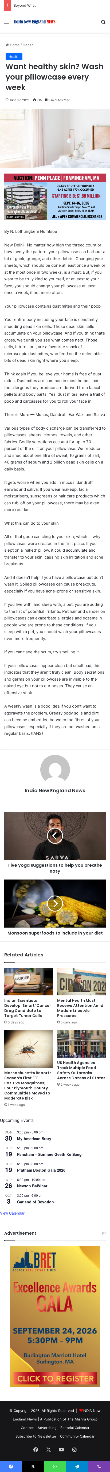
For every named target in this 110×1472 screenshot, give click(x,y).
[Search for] (103, 24)
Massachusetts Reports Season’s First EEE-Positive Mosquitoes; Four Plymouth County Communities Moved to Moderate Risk (28, 1085)
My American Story (34, 1138)
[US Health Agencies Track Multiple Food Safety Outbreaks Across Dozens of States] (81, 1044)
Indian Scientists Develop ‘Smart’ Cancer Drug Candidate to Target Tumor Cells (27, 1008)
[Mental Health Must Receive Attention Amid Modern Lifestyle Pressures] (81, 981)
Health (28, 45)
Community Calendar (77, 1436)
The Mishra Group (82, 1419)
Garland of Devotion (35, 1201)
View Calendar (12, 1213)
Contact (27, 1428)
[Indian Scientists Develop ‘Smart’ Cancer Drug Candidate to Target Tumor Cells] (28, 981)
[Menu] (6, 24)
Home (14, 45)
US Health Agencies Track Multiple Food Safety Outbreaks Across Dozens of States (81, 1070)
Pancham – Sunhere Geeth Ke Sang (49, 1154)
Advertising (47, 1428)
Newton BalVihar (32, 1185)
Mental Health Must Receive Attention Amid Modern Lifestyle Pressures (80, 1008)
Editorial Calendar (74, 1428)
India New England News (55, 790)
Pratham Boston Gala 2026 (41, 1170)
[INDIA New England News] (34, 22)
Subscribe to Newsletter (35, 1436)
